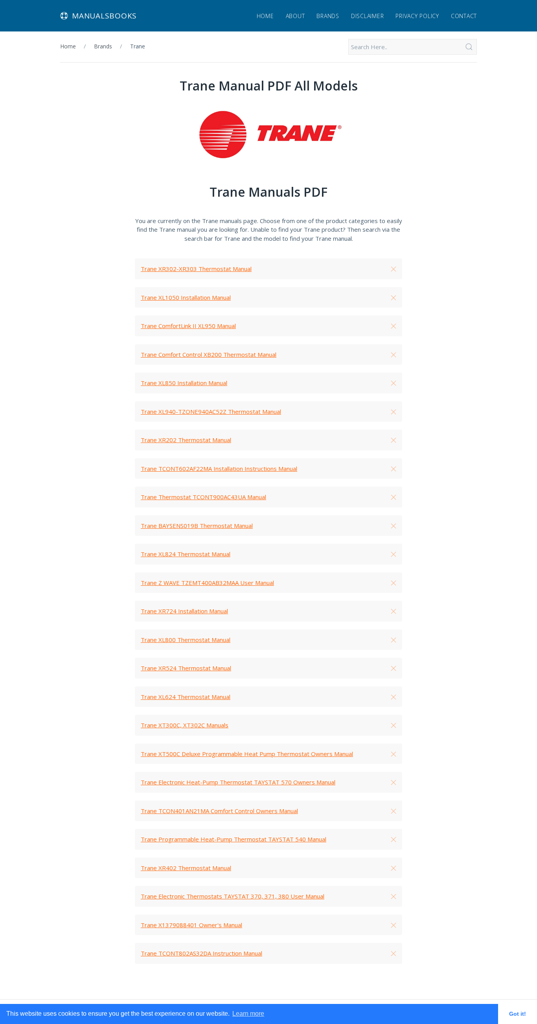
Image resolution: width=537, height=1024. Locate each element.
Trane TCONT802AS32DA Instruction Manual (201, 953)
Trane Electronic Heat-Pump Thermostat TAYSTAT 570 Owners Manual (238, 782)
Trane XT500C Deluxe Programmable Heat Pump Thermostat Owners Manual (247, 754)
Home (265, 16)
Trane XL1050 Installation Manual (186, 297)
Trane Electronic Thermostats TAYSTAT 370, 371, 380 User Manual (232, 896)
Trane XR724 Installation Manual (184, 611)
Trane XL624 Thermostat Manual (185, 697)
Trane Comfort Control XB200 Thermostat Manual (208, 354)
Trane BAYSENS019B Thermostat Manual (197, 526)
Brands (327, 16)
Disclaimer (367, 16)
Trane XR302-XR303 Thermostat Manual (196, 269)
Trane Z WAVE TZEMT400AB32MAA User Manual (207, 583)
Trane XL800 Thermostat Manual (185, 640)
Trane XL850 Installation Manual (184, 383)
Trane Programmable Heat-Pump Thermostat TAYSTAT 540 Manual (233, 839)
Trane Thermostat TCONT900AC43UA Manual (203, 497)
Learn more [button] (248, 1013)
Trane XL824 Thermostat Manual (185, 554)
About (295, 16)
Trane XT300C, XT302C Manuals (184, 725)
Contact (464, 16)
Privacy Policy (417, 16)
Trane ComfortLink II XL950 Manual (188, 326)
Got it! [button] (517, 1014)
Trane (137, 46)
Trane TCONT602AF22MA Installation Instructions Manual (219, 468)
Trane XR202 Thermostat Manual (186, 440)
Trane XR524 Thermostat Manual (186, 668)
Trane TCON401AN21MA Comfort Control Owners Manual (219, 811)
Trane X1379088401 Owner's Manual (191, 925)
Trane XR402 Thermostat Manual (186, 868)
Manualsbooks (104, 16)
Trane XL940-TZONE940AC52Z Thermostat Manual (211, 411)
